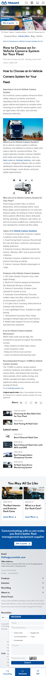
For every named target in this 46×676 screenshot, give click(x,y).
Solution (5, 583)
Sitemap (4, 629)
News (12, 32)
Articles (39, 36)
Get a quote (8, 23)
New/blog (6, 588)
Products (5, 579)
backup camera (23, 160)
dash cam (7, 160)
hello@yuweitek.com (16, 388)
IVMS (8, 650)
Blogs (33, 36)
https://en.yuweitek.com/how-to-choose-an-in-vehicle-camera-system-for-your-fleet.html (22, 395)
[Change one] (33, 658)
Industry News (20, 32)
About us (5, 593)
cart (37, 3)
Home (6, 32)
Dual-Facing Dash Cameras (17, 240)
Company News (10, 36)
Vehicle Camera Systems (25, 231)
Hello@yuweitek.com (13, 557)
